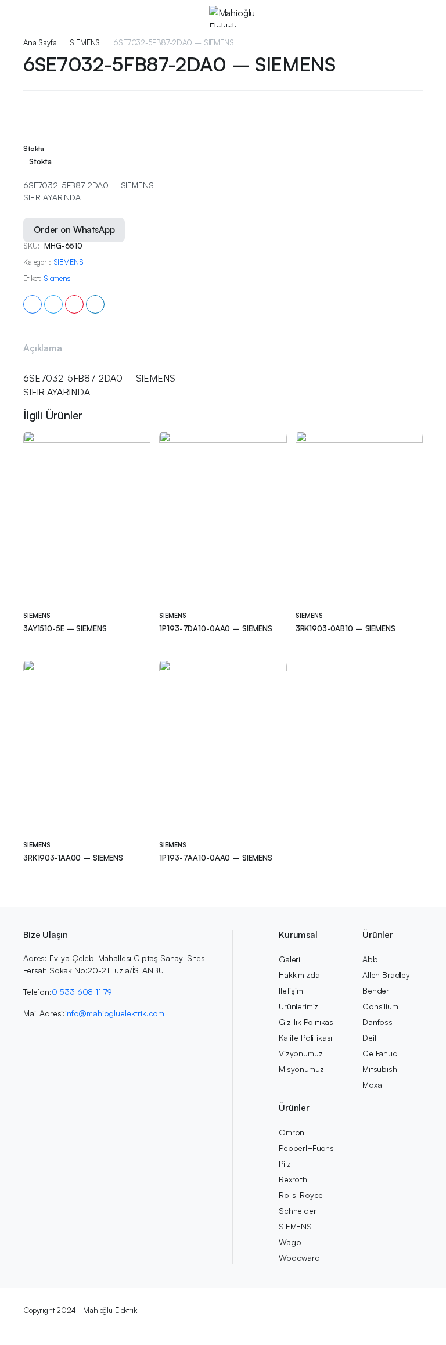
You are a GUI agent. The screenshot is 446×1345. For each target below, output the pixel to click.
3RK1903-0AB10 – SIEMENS (345, 628)
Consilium (380, 1006)
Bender (375, 990)
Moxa (372, 1084)
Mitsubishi (380, 1069)
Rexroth (293, 1179)
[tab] (42, 348)
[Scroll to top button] (427, 1292)
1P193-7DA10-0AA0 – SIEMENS (215, 628)
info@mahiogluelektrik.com (114, 1013)
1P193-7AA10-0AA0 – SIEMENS (215, 857)
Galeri (289, 959)
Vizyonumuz (300, 1053)
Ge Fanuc (379, 1053)
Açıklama (42, 348)
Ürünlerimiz (298, 1006)
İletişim (291, 990)
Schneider (297, 1210)
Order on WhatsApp (74, 229)
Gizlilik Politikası (307, 1022)
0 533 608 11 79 (82, 992)
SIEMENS (85, 42)
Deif (369, 1037)
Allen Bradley (386, 975)
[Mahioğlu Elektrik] (234, 16)
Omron (291, 1132)
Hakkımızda (299, 975)
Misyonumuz (301, 1069)
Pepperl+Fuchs (306, 1148)
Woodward (299, 1258)
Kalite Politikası (305, 1037)
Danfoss (377, 1022)
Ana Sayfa (40, 42)
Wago (290, 1242)
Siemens (57, 278)
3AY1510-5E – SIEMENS (64, 628)
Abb (370, 959)
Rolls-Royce (301, 1195)
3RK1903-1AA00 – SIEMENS (73, 857)
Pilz (284, 1163)
